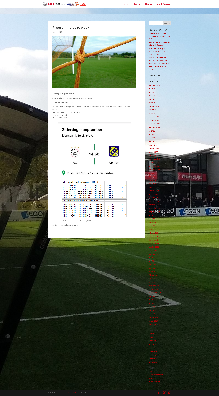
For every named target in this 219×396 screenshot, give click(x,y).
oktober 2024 (154, 162)
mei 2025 (152, 138)
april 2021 (152, 310)
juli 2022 (152, 257)
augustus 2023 (154, 212)
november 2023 (154, 201)
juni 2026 (152, 92)
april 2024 (152, 184)
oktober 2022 (154, 247)
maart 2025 (153, 145)
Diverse (148, 4)
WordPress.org (154, 382)
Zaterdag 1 (153, 351)
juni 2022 (152, 261)
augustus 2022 (154, 254)
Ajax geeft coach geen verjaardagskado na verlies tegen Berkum (159, 51)
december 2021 (154, 282)
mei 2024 (152, 180)
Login (151, 371)
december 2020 (154, 324)
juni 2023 (152, 219)
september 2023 (155, 208)
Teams (137, 4)
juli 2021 (152, 300)
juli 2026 (152, 89)
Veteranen (152, 344)
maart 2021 (153, 314)
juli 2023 (152, 215)
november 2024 (154, 159)
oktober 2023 (154, 205)
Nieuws (151, 337)
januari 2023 (153, 236)
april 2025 (152, 141)
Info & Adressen (164, 4)
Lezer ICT (72, 393)
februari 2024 (154, 191)
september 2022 (155, 250)
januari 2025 (153, 152)
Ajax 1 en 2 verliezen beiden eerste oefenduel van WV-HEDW (159, 66)
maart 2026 (153, 103)
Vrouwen (152, 348)
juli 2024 (152, 173)
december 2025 (154, 113)
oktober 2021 (154, 289)
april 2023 (152, 226)
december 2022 (154, 240)
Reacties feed (154, 378)
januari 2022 (153, 279)
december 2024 (154, 155)
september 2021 (155, 293)
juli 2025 (152, 131)
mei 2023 (152, 222)
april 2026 (152, 99)
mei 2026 (152, 96)
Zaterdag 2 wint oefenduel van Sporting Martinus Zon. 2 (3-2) (159, 36)
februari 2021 (154, 317)
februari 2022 (154, 275)
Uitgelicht (152, 341)
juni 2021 (152, 303)
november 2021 (154, 286)
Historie (152, 334)
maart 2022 (153, 272)
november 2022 (154, 243)
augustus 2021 (154, 296)
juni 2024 (152, 176)
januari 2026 (153, 110)
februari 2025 (154, 148)
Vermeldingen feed (156, 375)
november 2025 (154, 117)
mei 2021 (152, 307)
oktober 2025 (154, 120)
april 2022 (152, 268)
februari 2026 (154, 106)
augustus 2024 (154, 169)
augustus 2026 (154, 85)
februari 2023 (154, 233)
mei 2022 (152, 264)
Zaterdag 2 (153, 355)
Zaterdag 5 (153, 362)
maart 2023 (153, 229)
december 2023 (154, 198)
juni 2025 (152, 134)
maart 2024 (153, 187)
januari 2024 (153, 194)
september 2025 (155, 124)
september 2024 (155, 166)
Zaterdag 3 (153, 358)
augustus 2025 (154, 127)
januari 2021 (153, 321)
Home (125, 4)
